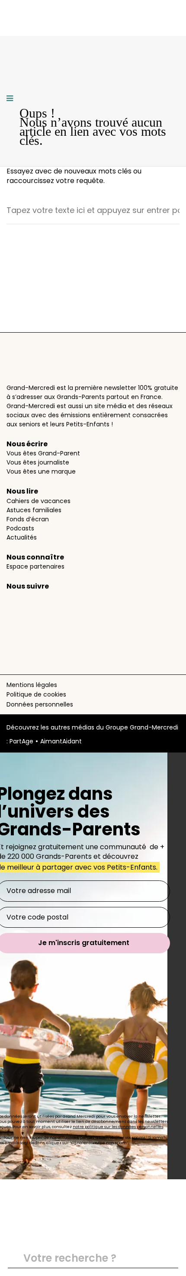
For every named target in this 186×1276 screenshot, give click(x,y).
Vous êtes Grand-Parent (43, 453)
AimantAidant (61, 741)
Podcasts (20, 528)
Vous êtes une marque (41, 471)
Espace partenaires (35, 566)
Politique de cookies (36, 694)
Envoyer (167, 1259)
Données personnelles (39, 704)
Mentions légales (31, 685)
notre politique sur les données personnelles (118, 1126)
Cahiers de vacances (38, 501)
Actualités (21, 537)
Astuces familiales (33, 510)
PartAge (21, 741)
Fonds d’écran (27, 519)
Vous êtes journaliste (37, 462)
